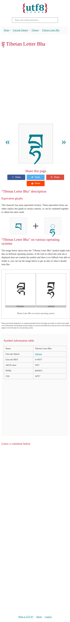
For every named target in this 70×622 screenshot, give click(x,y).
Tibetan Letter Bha (50, 30)
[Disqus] (35, 489)
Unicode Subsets (20, 30)
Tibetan (34, 30)
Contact (48, 616)
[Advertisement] (35, 85)
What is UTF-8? (25, 616)
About (39, 616)
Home (6, 30)
